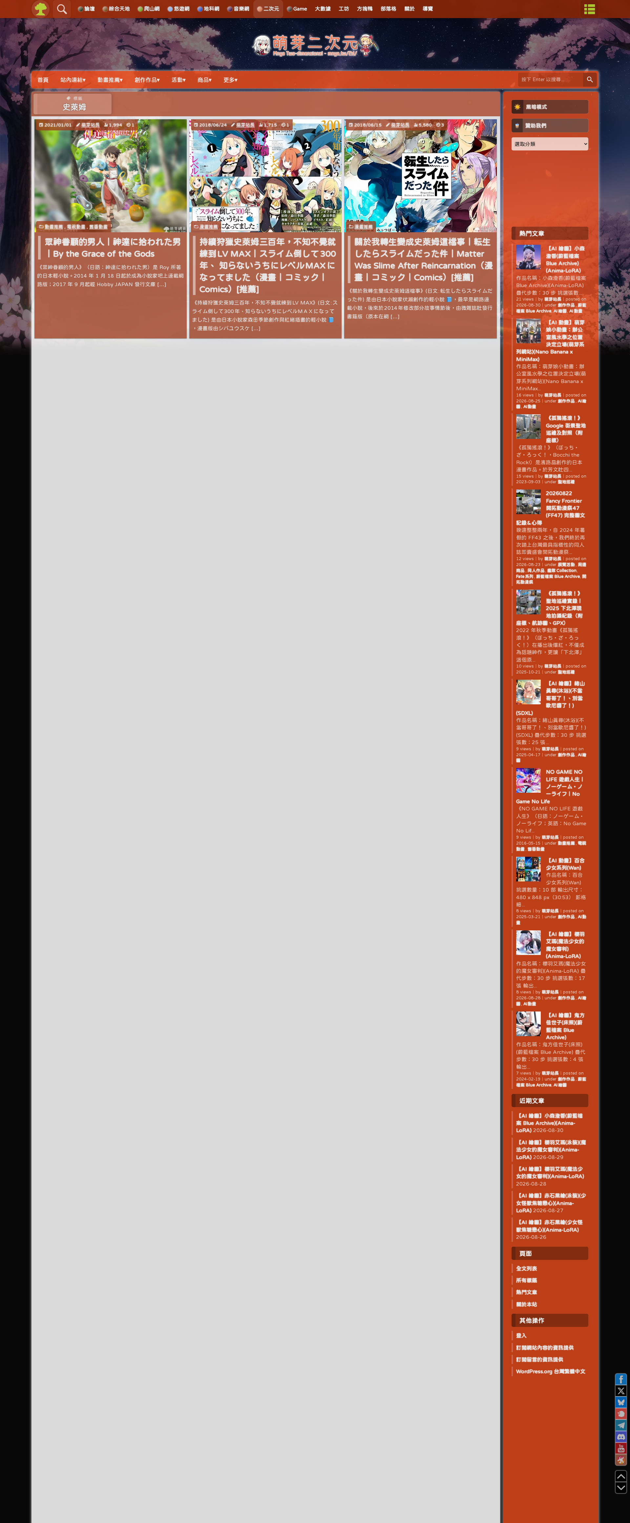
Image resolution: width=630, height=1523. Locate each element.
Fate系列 (525, 576)
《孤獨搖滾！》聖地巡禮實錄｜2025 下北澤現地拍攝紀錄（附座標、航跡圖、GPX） (549, 608)
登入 (521, 1335)
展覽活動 (567, 564)
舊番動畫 (98, 226)
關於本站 (526, 1304)
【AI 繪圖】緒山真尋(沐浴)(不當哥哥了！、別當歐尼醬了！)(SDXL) (550, 698)
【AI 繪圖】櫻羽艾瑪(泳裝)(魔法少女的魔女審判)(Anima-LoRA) (551, 1150)
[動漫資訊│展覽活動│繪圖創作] (315, 53)
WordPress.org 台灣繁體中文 (550, 1371)
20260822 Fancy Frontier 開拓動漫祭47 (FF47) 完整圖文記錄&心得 (550, 507)
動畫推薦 (54, 226)
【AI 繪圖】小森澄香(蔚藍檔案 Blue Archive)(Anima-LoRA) (549, 1123)
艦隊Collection (562, 570)
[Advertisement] (550, 188)
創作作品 (567, 305)
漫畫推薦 (209, 226)
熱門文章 (526, 1292)
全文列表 (526, 1268)
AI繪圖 (560, 311)
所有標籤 (526, 1280)
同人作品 (536, 570)
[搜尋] (590, 80)
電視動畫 (76, 226)
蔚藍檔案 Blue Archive (558, 576)
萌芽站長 (90, 125)
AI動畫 (575, 311)
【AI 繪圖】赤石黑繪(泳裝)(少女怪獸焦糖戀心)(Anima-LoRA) (551, 1203)
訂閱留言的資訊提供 (539, 1359)
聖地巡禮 (566, 482)
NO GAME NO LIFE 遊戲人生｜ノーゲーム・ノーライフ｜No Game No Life (550, 786)
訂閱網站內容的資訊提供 (545, 1347)
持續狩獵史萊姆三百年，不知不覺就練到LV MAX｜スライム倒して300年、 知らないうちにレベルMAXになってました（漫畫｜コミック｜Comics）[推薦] (268, 265)
